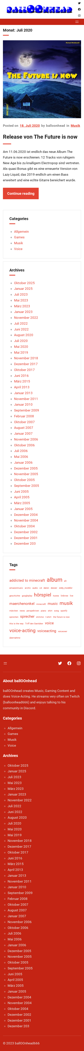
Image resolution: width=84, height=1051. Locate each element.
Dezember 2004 (26, 515)
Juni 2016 (21, 376)
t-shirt (48, 617)
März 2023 (22, 306)
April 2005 (21, 497)
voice (49, 623)
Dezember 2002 (26, 532)
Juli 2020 (21, 341)
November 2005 (26, 474)
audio (35, 588)
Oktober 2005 (24, 480)
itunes (56, 596)
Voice (18, 249)
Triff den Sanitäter (34, 623)
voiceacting (46, 631)
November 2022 (26, 318)
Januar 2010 (23, 404)
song (56, 611)
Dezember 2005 (26, 468)
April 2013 (21, 387)
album (54, 579)
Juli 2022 (21, 323)
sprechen (13, 617)
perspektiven (33, 611)
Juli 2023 (21, 294)
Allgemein (21, 231)
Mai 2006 (21, 457)
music (53, 603)
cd (40, 588)
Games (19, 237)
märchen (13, 611)
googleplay (27, 596)
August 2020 (23, 335)
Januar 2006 (23, 462)
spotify (64, 611)
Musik (75, 126)
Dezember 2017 (26, 364)
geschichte (14, 596)
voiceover (62, 631)
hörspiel (42, 595)
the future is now (61, 617)
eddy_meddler (65, 588)
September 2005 (26, 486)
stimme (40, 617)
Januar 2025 (23, 289)
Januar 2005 (23, 509)
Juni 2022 (21, 329)
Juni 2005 (21, 491)
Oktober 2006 (24, 445)
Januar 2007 (23, 433)
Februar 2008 (24, 416)
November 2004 (26, 520)
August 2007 (23, 428)
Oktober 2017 (24, 370)
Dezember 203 (25, 543)
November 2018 (26, 358)
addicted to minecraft (27, 580)
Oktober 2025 (24, 283)
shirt (50, 611)
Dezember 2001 (26, 538)
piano (43, 611)
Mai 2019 (21, 352)
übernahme (14, 638)
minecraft (41, 604)
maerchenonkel (22, 603)
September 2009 (26, 410)
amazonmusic (16, 588)
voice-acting (22, 630)
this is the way (16, 623)
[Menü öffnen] (77, 21)
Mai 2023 (21, 300)
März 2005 (22, 503)
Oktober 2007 (24, 422)
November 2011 (26, 399)
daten (46, 588)
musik (66, 603)
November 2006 (26, 439)
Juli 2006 (21, 451)
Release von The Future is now (40, 137)
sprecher (27, 616)
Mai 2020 (21, 347)
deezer (54, 588)
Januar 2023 (23, 312)
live (71, 596)
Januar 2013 (23, 393)
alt (65, 581)
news (22, 611)
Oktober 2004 (24, 526)
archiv (28, 588)
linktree (64, 596)
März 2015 (22, 381)
